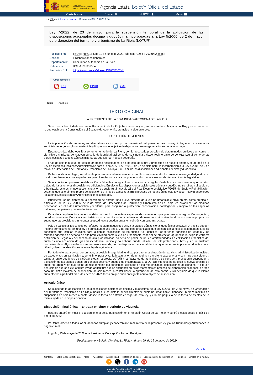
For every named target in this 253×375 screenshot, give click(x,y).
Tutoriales (181, 357)
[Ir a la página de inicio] (141, 7)
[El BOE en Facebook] (126, 364)
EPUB (94, 86)
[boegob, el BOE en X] (117, 364)
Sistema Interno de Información (158, 357)
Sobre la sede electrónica (69, 357)
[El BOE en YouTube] (144, 364)
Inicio (62, 19)
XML (122, 86)
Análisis (63, 103)
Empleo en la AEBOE (199, 357)
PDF (63, 86)
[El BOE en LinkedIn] (135, 364)
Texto (50, 103)
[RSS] (109, 364)
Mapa (86, 357)
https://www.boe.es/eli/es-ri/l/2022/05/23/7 (98, 70)
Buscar (72, 19)
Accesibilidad (112, 357)
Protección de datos (131, 357)
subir (203, 349)
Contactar (48, 357)
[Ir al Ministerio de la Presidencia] (70, 6)
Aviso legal (98, 357)
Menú (179, 14)
